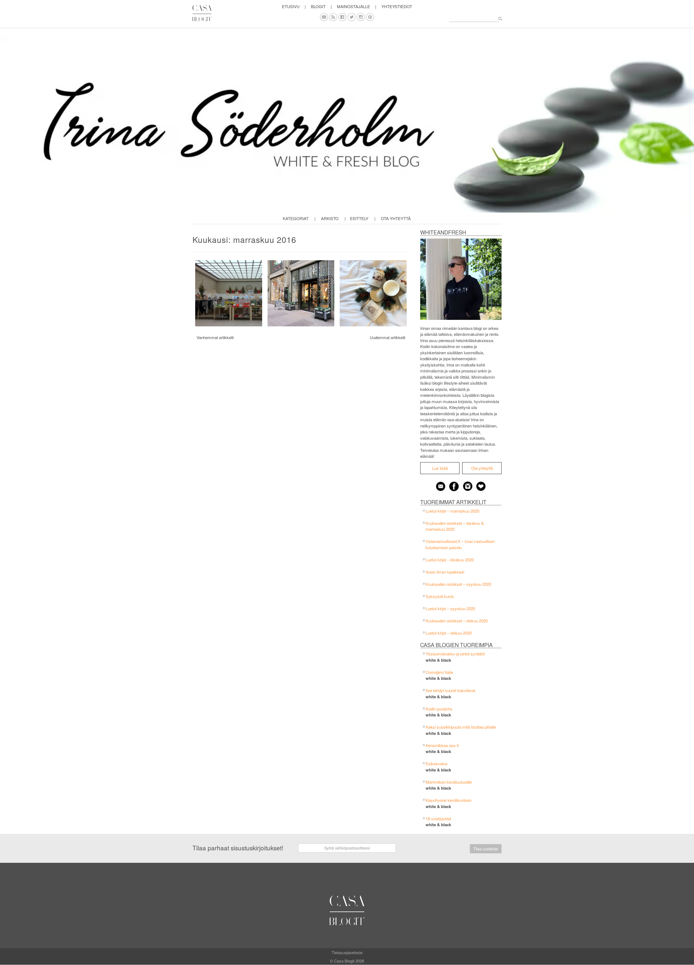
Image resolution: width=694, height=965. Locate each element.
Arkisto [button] (330, 218)
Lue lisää (440, 468)
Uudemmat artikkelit (387, 337)
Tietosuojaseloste (347, 952)
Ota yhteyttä (396, 218)
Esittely (359, 218)
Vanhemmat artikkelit (215, 337)
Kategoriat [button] (296, 218)
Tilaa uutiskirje (485, 848)
